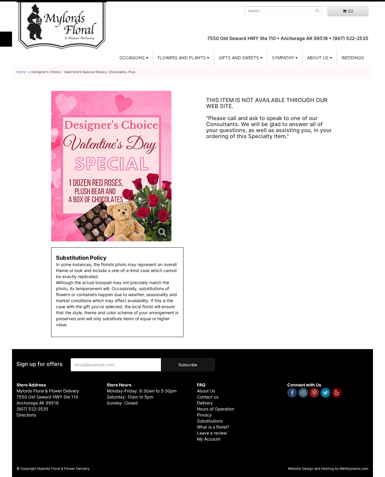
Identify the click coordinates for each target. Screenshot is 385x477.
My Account (208, 438)
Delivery (205, 402)
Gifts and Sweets (239, 57)
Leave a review (212, 432)
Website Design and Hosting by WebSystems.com (328, 468)
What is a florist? (213, 426)
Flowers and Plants (182, 57)
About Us (206, 390)
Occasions (132, 57)
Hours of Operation (215, 408)
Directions (26, 414)
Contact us (207, 396)
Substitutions (210, 420)
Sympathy (283, 57)
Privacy (204, 414)
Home (21, 72)
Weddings (352, 57)
